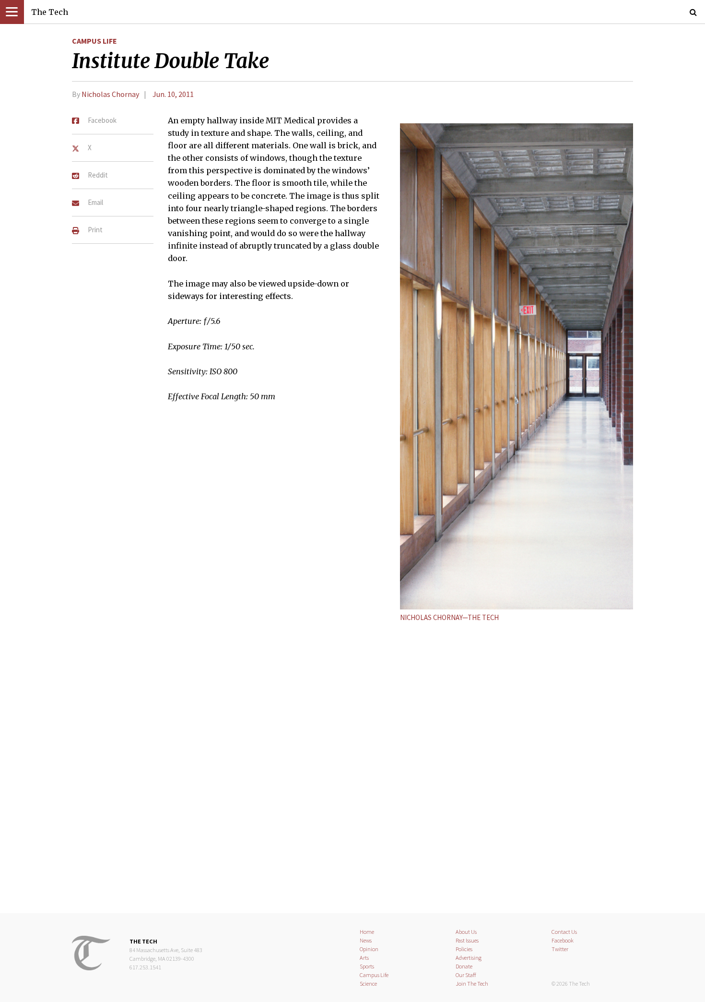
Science (368, 983)
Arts (364, 957)
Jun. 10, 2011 (173, 94)
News (366, 940)
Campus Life (94, 41)
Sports (367, 966)
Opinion (369, 949)
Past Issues (467, 940)
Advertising (469, 957)
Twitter (560, 949)
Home (367, 931)
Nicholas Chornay (110, 94)
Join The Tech (472, 983)
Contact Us (564, 931)
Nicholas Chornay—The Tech (449, 617)
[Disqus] (352, 766)
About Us (466, 931)
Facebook (563, 940)
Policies (464, 949)
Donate (464, 966)
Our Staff (466, 974)
